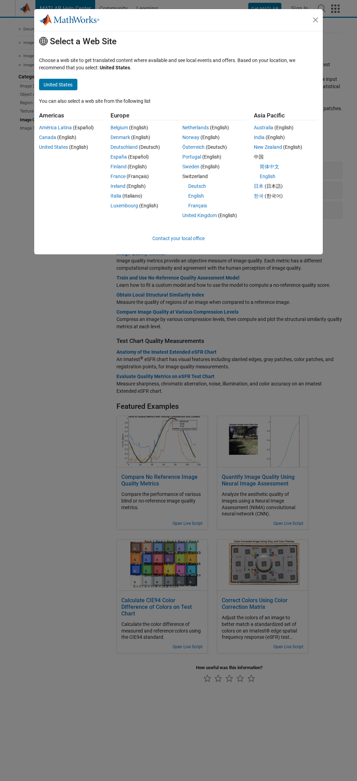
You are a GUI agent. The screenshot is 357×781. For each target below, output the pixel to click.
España (119, 157)
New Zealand (268, 147)
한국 (259, 196)
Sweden (190, 166)
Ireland (118, 186)
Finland (119, 166)
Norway (190, 137)
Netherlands (195, 127)
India (259, 137)
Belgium (119, 127)
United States (53, 147)
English (196, 196)
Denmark (120, 137)
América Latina (55, 127)
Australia (263, 127)
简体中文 (269, 166)
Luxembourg (124, 205)
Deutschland (124, 147)
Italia (116, 196)
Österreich (193, 147)
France (118, 176)
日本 (259, 186)
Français (197, 205)
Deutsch (197, 186)
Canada (47, 137)
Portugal (191, 157)
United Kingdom (199, 215)
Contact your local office (178, 238)
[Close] (315, 20)
